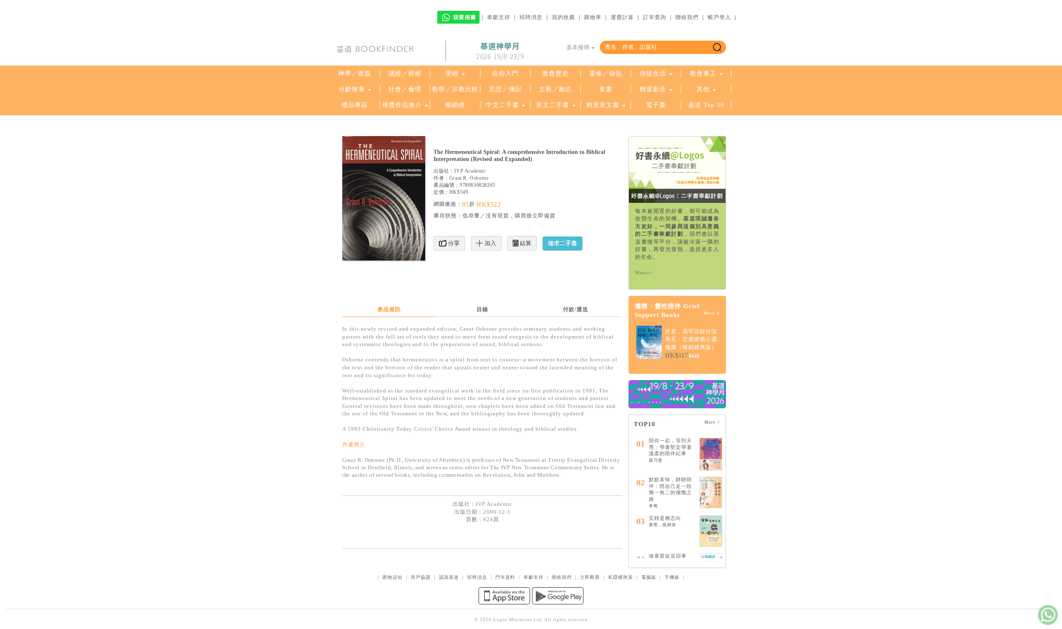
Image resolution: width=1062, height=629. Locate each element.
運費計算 (622, 17)
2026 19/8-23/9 (500, 51)
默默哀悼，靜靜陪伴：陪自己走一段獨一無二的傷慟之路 (670, 489)
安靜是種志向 (665, 518)
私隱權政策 (620, 577)
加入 (489, 243)
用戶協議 (421, 577)
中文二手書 (503, 105)
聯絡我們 (687, 17)
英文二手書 (553, 105)
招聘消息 (531, 17)
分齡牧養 (352, 89)
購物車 (593, 17)
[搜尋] (717, 47)
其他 (703, 89)
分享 (453, 243)
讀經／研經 (404, 73)
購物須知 (392, 577)
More (710, 313)
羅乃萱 (656, 460)
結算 (524, 243)
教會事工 (703, 73)
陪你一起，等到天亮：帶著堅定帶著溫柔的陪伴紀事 (670, 447)
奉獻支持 (498, 17)
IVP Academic (470, 171)
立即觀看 (590, 577)
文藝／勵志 (555, 89)
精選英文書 (603, 105)
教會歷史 (555, 73)
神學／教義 (354, 73)
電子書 (656, 105)
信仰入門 (505, 73)
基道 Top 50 (706, 105)
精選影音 (653, 89)
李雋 (653, 506)
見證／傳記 (505, 89)
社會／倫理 (404, 89)
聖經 (452, 73)
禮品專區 (354, 105)
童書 (605, 89)
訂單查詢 (654, 17)
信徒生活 (653, 73)
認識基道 (449, 577)
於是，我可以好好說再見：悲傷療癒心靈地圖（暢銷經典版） (691, 339)
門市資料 (505, 577)
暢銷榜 (455, 105)
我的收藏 (563, 17)
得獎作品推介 (402, 105)
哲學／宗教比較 (455, 89)
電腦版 (648, 577)
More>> (643, 272)
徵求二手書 (562, 243)
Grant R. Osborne (469, 178)
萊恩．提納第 (662, 524)
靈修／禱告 (605, 73)
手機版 (672, 577)
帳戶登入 (719, 17)
